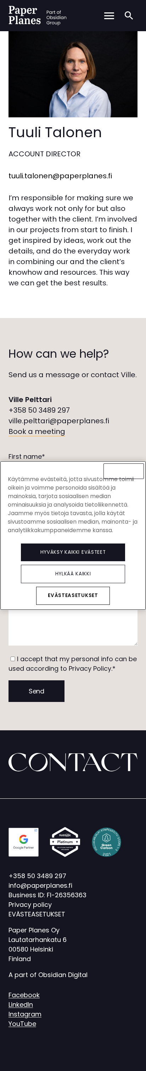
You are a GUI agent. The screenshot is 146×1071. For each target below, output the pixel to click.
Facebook (24, 995)
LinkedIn (21, 1004)
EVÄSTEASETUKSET (37, 914)
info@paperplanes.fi (40, 885)
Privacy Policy (90, 668)
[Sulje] (123, 471)
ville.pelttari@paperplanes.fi (59, 421)
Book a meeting (37, 431)
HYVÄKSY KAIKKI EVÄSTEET (73, 552)
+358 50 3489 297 (39, 410)
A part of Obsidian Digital (48, 974)
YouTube (22, 1023)
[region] (73, 535)
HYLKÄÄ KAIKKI (73, 573)
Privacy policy (30, 904)
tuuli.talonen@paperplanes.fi (60, 176)
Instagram (25, 1014)
